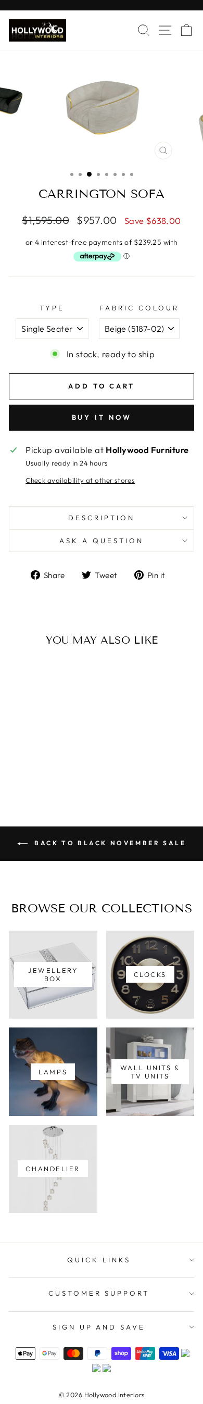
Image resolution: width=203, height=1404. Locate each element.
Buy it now (102, 417)
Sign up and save (99, 1327)
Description (101, 517)
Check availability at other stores (80, 480)
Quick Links (99, 1260)
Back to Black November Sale (109, 843)
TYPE (52, 308)
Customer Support (99, 1293)
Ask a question (101, 540)
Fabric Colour (139, 308)
